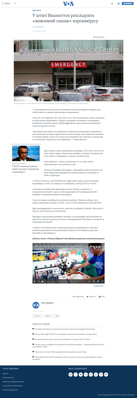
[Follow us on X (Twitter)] (76, 374)
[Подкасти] (101, 374)
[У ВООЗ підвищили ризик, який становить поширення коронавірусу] (26, 153)
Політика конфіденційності (13, 382)
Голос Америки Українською (47, 249)
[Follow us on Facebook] (70, 374)
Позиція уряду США (10, 390)
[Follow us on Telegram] (91, 374)
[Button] (99, 37)
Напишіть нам (8, 378)
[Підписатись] (106, 374)
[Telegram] (111, 3)
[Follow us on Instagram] (86, 374)
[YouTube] (118, 3)
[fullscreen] (102, 281)
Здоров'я (36, 11)
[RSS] (96, 374)
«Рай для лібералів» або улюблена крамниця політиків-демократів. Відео (67, 246)
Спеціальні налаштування (13, 386)
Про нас (6, 374)
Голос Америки (38, 27)
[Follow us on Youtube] (81, 374)
